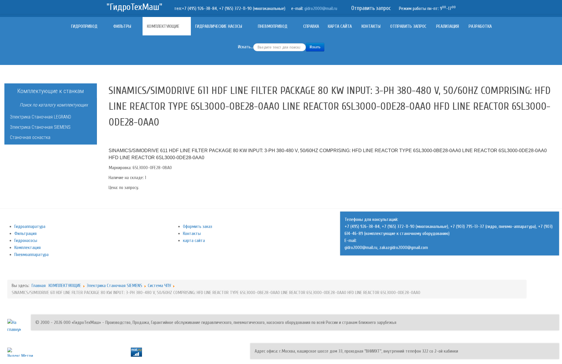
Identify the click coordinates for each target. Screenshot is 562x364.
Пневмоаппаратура (31, 254)
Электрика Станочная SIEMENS (40, 127)
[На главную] (14, 325)
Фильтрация (25, 233)
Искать (315, 46)
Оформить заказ (197, 226)
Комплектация (27, 247)
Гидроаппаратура (29, 226)
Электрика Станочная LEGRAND (40, 117)
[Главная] (62, 26)
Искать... (245, 46)
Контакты (192, 233)
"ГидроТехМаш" (134, 6)
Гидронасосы (25, 240)
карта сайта (194, 240)
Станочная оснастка (30, 137)
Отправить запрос (371, 8)
